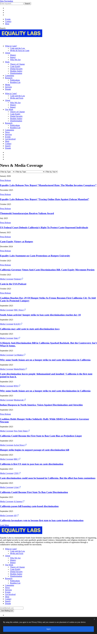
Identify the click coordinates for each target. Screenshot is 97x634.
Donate (8, 89)
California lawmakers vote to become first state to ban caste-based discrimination (41, 520)
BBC (16, 459)
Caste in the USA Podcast (13, 284)
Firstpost (17, 279)
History (13, 55)
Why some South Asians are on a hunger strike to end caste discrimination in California (45, 360)
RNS (16, 386)
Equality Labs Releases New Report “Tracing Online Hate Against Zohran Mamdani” (44, 199)
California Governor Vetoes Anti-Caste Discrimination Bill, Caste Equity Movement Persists (47, 269)
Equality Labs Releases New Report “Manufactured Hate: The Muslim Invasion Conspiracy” (48, 185)
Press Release (5, 180)
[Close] (94, 619)
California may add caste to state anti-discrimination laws (29, 329)
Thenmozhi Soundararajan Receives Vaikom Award (27, 213)
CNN (16, 473)
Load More (4, 525)
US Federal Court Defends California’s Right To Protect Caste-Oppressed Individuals (44, 227)
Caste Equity (15, 66)
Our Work (9, 109)
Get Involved (10, 139)
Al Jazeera (18, 501)
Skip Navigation (6, 1)
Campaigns (9, 75)
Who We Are (15, 60)
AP (15, 515)
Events (7, 19)
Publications (15, 80)
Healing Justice (16, 71)
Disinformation (16, 73)
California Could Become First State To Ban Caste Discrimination (34, 492)
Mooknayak (19, 400)
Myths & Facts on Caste (19, 50)
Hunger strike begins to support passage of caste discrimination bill (34, 450)
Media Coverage (6, 279)
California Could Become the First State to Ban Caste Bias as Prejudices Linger (41, 436)
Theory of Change (17, 64)
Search (27, 4)
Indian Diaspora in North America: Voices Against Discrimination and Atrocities (41, 405)
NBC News (19, 310)
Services (8, 87)
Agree (48, 629)
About (7, 53)
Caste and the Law (17, 48)
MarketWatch (19, 369)
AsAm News (19, 445)
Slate (16, 338)
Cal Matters (18, 355)
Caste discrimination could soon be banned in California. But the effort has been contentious (47, 478)
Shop (7, 24)
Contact (8, 21)
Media (7, 85)
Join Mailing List (7, 611)
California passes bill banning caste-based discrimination (29, 506)
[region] (48, 625)
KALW (17, 324)
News (7, 132)
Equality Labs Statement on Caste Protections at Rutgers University (35, 255)
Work (7, 62)
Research (8, 78)
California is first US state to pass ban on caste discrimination (31, 464)
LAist (16, 487)
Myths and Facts (16, 98)
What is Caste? (11, 46)
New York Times (21, 431)
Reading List (15, 82)
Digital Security (16, 69)
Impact (13, 57)
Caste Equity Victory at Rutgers (16, 241)
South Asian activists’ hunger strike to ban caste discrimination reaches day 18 (40, 315)
